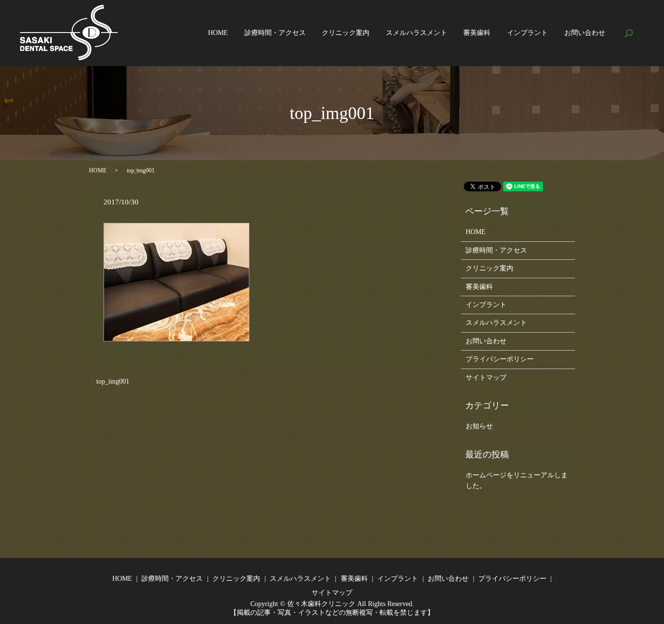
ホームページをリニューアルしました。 (517, 480)
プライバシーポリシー (500, 359)
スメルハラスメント (416, 33)
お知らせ (479, 426)
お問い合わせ (584, 33)
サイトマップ (486, 377)
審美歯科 (476, 33)
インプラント (527, 33)
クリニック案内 (345, 33)
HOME (218, 33)
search (628, 33)
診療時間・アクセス (275, 33)
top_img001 (112, 381)
